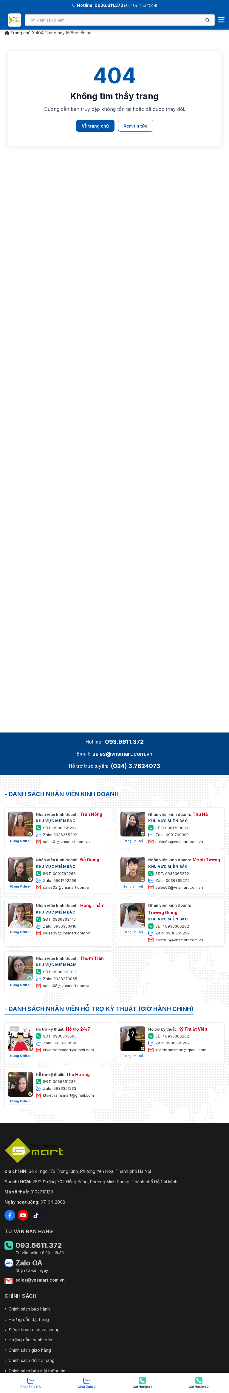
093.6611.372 (124, 741)
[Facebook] (9, 1215)
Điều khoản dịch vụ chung (34, 1329)
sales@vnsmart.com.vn (122, 754)
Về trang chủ (95, 125)
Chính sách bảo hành (29, 1308)
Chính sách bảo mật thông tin (37, 1370)
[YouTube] (23, 1215)
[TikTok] (36, 1215)
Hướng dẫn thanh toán (30, 1339)
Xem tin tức (136, 125)
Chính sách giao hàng (30, 1350)
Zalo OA (29, 1263)
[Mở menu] (221, 20)
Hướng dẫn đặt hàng (29, 1319)
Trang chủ (19, 32)
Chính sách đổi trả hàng (32, 1360)
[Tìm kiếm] (207, 20)
